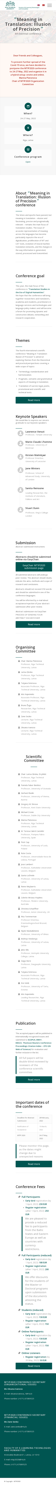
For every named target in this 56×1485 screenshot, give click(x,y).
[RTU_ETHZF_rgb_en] (23, 5)
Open (28, 161)
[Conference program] (28, 149)
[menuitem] (48, 5)
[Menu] (48, 5)
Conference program (28, 156)
